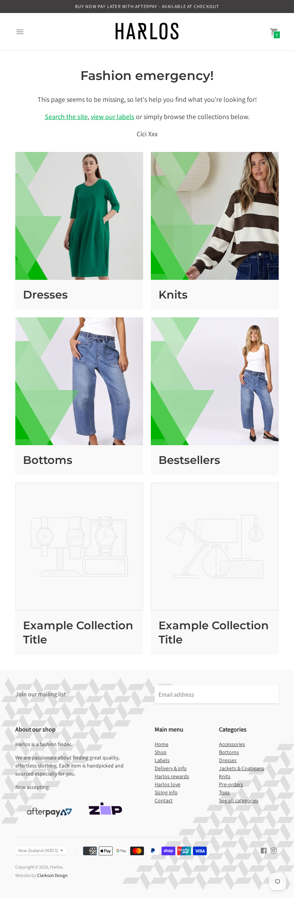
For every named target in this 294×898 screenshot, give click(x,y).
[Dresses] (79, 216)
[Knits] (215, 216)
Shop (161, 752)
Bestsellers (189, 460)
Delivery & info (171, 768)
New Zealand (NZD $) (38, 850)
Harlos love (167, 784)
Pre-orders (231, 784)
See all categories (238, 800)
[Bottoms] (79, 381)
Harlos (56, 867)
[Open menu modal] (19, 31)
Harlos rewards (172, 776)
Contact (164, 800)
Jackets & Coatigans (241, 768)
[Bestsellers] (215, 381)
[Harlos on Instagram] (274, 850)
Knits (173, 294)
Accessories (232, 744)
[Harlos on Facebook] (264, 850)
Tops (224, 792)
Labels (162, 760)
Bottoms (47, 460)
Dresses (45, 294)
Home (161, 744)
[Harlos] (147, 31)
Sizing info (166, 792)
